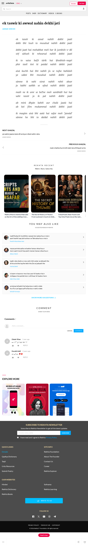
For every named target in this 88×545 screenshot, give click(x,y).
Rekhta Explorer (50, 471)
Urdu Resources (8, 466)
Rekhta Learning (50, 489)
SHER (34, 13)
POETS (28, 13)
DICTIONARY (42, 13)
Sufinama (47, 484)
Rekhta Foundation (51, 452)
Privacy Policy (51, 437)
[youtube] (44, 516)
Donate (73, 3)
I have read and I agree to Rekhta (38, 437)
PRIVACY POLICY (33, 525)
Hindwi (5, 484)
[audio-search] (83, 9)
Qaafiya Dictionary (9, 457)
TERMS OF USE (45, 525)
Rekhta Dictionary (9, 489)
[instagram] (49, 516)
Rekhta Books (7, 494)
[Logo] (10, 3)
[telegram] (55, 516)
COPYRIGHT (56, 525)
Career (46, 466)
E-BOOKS (59, 13)
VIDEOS (51, 13)
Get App (81, 3)
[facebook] (33, 516)
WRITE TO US (46, 501)
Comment (78, 331)
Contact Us (48, 461)
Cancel (69, 331)
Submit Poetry (7, 471)
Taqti (4, 461)
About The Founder (51, 457)
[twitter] (38, 516)
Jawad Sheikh (8, 29)
